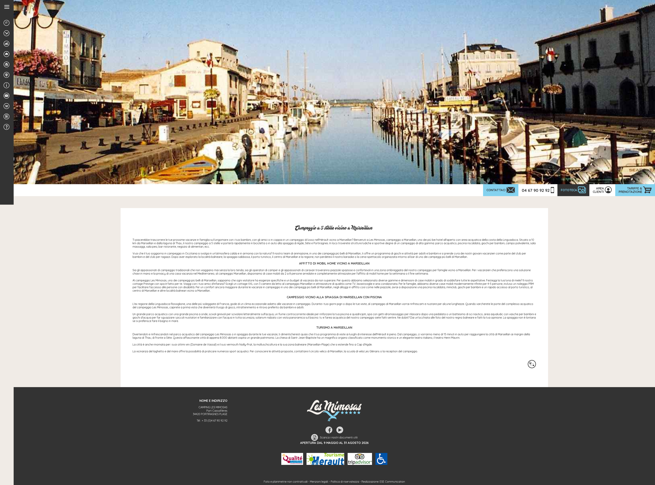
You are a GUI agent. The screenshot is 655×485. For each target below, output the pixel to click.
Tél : (212, 420)
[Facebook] (328, 430)
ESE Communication (392, 481)
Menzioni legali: (319, 481)
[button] (6, 7)
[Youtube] (339, 430)
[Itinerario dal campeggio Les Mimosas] (532, 364)
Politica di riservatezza (345, 481)
